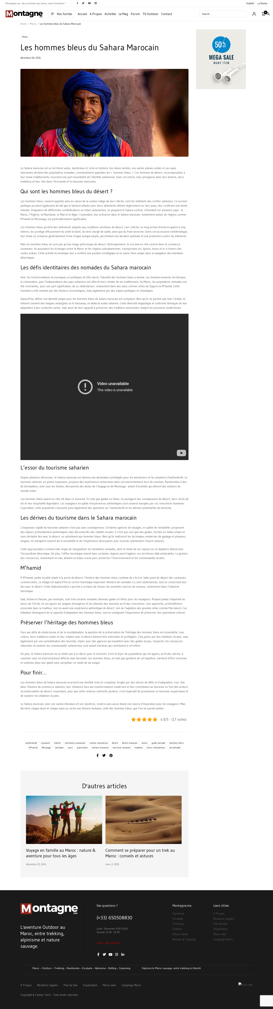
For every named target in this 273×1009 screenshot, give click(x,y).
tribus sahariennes (156, 747)
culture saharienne (99, 742)
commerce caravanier (75, 742)
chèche (57, 742)
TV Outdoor (151, 14)
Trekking (178, 923)
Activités (110, 14)
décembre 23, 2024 (36, 864)
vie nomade (174, 747)
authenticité (31, 742)
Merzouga (46, 747)
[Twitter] (104, 755)
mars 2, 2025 (112, 864)
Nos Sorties (64, 14)
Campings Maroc (223, 939)
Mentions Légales (223, 918)
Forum (135, 14)
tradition (139, 747)
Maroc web (219, 934)
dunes (145, 742)
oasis (70, 747)
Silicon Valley (180, 934)
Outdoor (177, 929)
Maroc (25, 36)
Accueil (82, 14)
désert (115, 742)
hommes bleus (176, 742)
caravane (45, 742)
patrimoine (82, 747)
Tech (47, 995)
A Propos (96, 14)
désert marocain (130, 742)
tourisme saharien (122, 747)
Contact (166, 14)
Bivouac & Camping (184, 939)
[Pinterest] (111, 755)
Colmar (39, 995)
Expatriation (220, 929)
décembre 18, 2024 (30, 57)
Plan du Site (220, 923)
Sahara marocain (100, 747)
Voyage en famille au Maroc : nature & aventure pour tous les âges (61, 853)
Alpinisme (178, 913)
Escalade (178, 918)
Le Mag (123, 14)
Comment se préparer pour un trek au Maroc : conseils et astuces (140, 853)
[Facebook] (98, 755)
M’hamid (33, 747)
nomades (59, 747)
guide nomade (158, 742)
